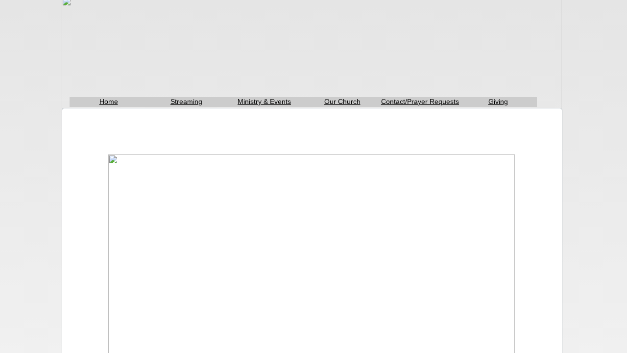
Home (108, 101)
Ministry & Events (264, 101)
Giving (498, 101)
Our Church (342, 101)
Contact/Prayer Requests (420, 101)
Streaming (186, 101)
